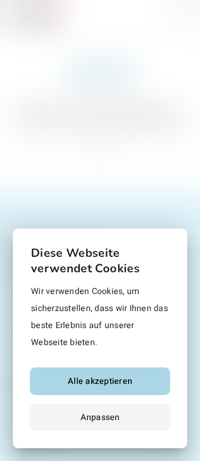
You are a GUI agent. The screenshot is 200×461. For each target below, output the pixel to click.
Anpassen (100, 417)
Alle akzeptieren (100, 381)
